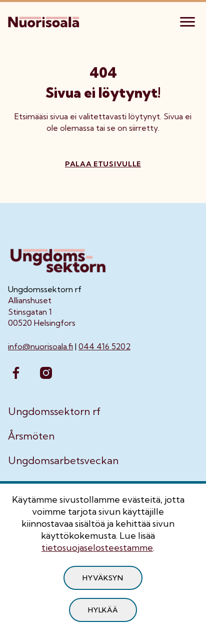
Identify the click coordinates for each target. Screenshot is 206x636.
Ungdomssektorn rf (54, 411)
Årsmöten (31, 436)
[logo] (44, 21)
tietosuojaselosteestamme (97, 547)
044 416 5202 (104, 346)
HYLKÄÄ (103, 609)
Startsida (25, 53)
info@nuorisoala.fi (40, 346)
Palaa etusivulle (103, 163)
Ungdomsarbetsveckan (63, 461)
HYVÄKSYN (103, 577)
